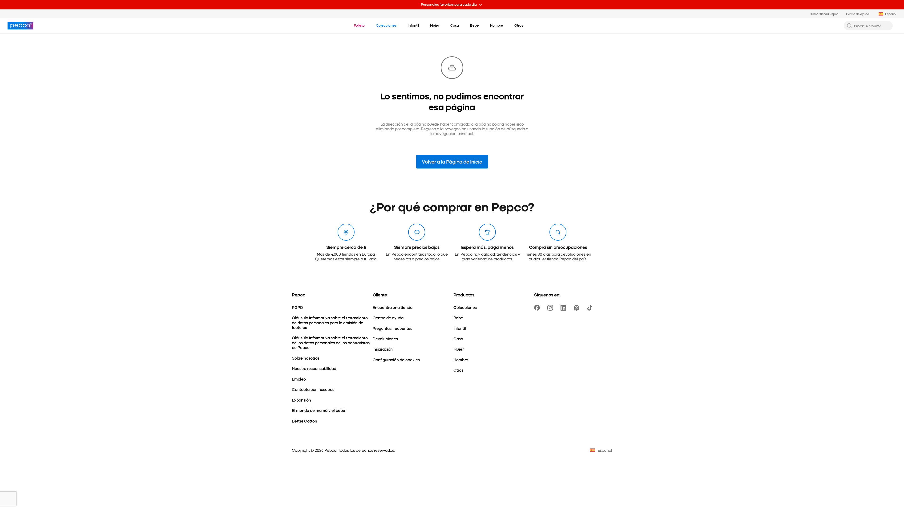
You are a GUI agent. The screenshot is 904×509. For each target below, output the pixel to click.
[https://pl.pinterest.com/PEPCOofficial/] (577, 308)
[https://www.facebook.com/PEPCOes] (538, 308)
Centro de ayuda (857, 14)
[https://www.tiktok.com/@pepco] (590, 308)
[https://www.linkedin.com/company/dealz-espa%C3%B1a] (564, 308)
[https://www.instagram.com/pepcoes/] (551, 308)
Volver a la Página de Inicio (452, 161)
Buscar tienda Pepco (824, 14)
